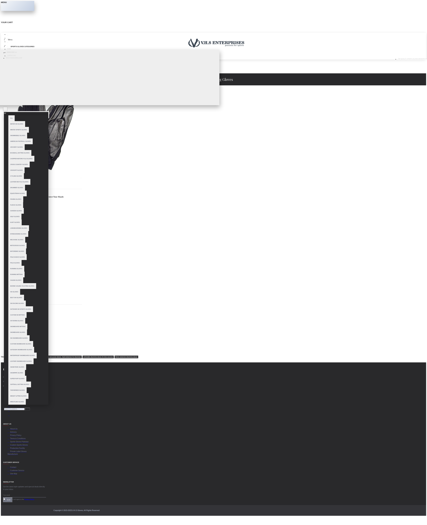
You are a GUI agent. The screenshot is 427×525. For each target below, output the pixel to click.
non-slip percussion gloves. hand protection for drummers (62, 357)
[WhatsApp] (9, 411)
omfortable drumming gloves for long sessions (98, 357)
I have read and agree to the (19, 499)
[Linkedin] (9, 406)
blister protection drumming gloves (126, 357)
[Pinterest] (9, 415)
